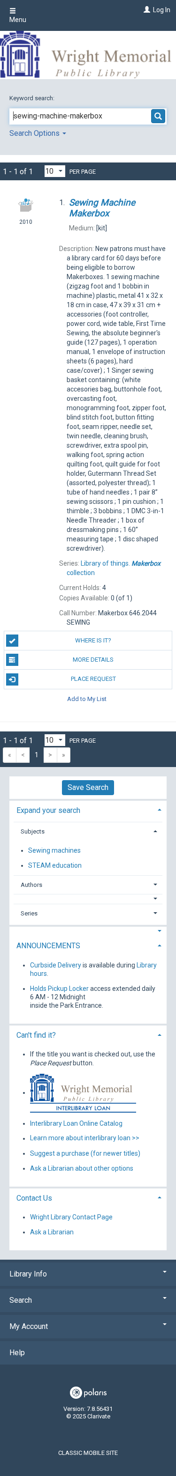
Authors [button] (31, 884)
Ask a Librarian (52, 1232)
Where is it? (93, 640)
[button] (88, 899)
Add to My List (87, 698)
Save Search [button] (88, 787)
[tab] (88, 809)
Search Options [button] (35, 133)
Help (17, 1352)
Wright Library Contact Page (71, 1217)
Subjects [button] (33, 831)
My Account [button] (28, 1326)
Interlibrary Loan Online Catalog (76, 1123)
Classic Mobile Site (88, 1452)
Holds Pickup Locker (59, 988)
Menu (17, 19)
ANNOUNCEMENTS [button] (48, 945)
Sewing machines (54, 850)
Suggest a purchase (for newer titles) (85, 1153)
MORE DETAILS (93, 659)
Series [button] (29, 913)
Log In (161, 10)
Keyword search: (32, 98)
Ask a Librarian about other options (81, 1168)
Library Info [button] (28, 1273)
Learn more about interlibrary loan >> (84, 1138)
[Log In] (145, 10)
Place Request (93, 678)
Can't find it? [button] (36, 1035)
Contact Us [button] (34, 1198)
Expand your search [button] (48, 810)
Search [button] (20, 1300)
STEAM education (55, 865)
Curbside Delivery (55, 965)
